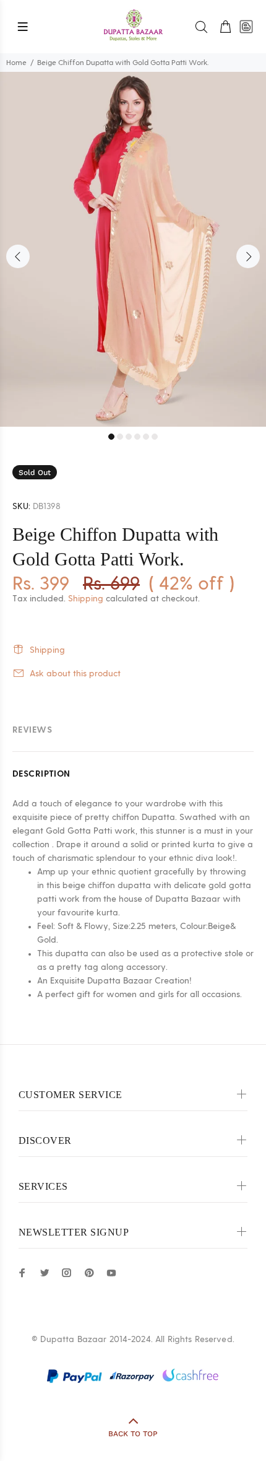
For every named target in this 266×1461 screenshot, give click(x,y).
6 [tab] (155, 437)
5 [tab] (146, 437)
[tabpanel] (133, 249)
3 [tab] (129, 437)
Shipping (85, 599)
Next (248, 256)
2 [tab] (120, 437)
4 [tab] (137, 437)
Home (16, 62)
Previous (18, 256)
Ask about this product (75, 673)
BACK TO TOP (133, 1433)
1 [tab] (111, 437)
